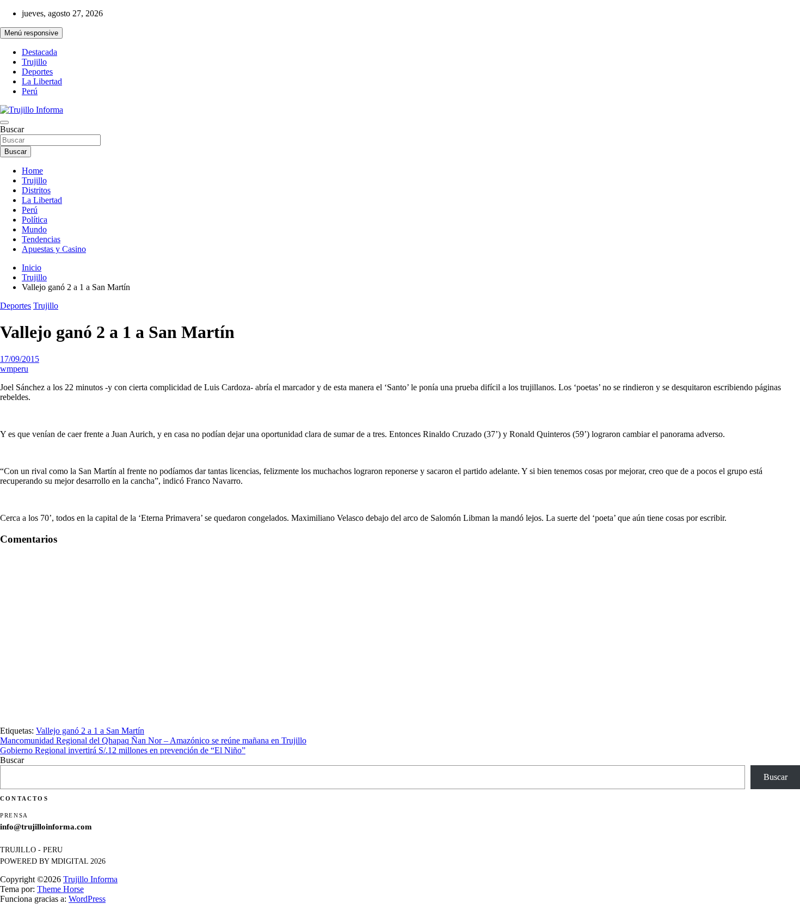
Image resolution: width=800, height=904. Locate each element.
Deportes (37, 71)
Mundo (34, 229)
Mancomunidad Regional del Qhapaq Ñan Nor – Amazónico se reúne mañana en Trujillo (153, 740)
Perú (30, 91)
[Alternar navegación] (4, 122)
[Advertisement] (400, 645)
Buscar (12, 129)
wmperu (14, 368)
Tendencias (41, 239)
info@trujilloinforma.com (46, 826)
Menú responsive (31, 33)
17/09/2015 (19, 359)
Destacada (39, 52)
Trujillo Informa (90, 879)
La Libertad (42, 81)
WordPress (87, 898)
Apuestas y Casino (54, 249)
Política (34, 219)
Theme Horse (60, 889)
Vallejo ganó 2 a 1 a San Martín (90, 730)
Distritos (36, 190)
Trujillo (34, 61)
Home (32, 170)
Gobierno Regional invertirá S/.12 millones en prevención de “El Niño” (122, 750)
